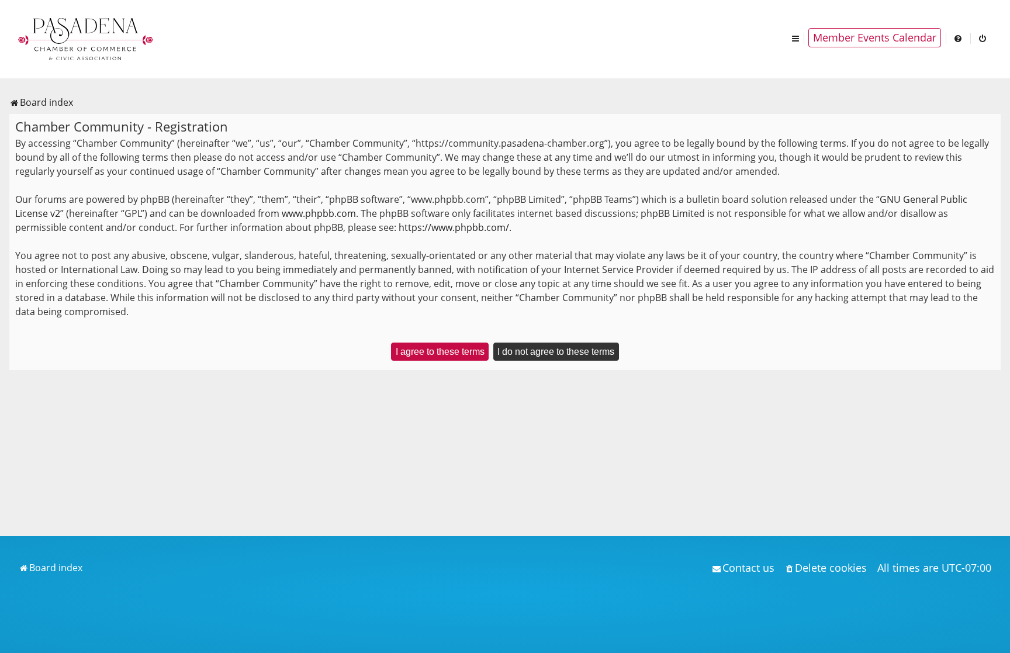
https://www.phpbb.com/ (454, 227)
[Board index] (86, 38)
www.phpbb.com (319, 213)
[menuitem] (958, 37)
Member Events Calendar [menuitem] (874, 37)
